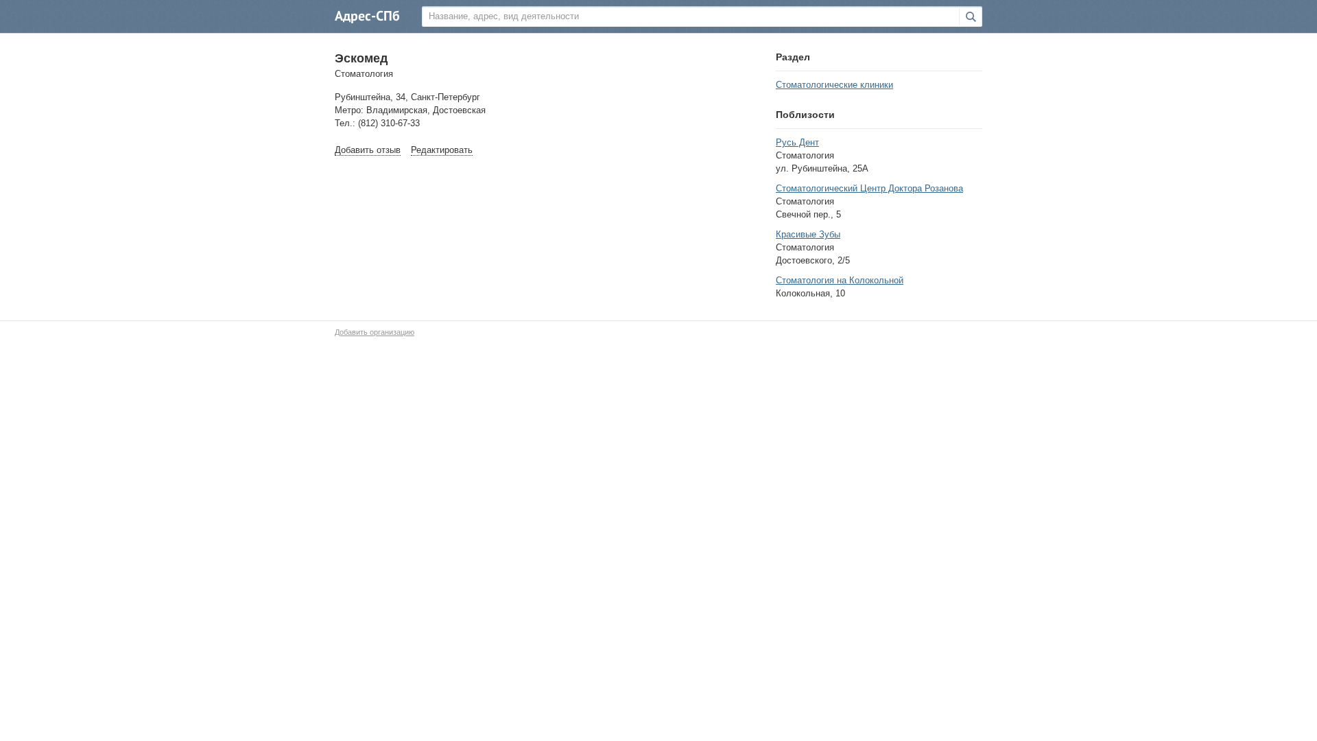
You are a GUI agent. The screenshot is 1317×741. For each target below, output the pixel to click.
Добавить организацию (374, 332)
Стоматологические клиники (834, 85)
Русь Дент (797, 142)
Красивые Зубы (808, 234)
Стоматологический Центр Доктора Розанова (869, 188)
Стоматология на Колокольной (839, 280)
